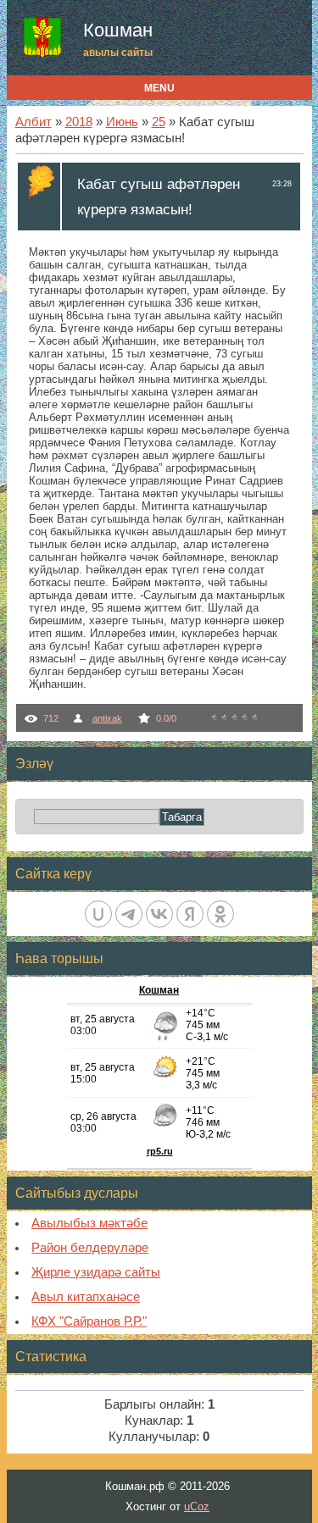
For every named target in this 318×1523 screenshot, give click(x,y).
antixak (107, 718)
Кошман (118, 30)
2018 (78, 122)
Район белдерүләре (89, 1247)
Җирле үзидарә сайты (95, 1272)
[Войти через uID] (98, 914)
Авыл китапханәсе (85, 1297)
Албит (33, 122)
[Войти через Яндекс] (190, 914)
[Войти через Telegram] (128, 914)
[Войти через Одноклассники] (220, 914)
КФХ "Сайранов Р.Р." (89, 1321)
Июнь (122, 122)
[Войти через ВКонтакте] (159, 914)
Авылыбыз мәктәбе (89, 1223)
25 (158, 122)
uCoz (196, 1506)
